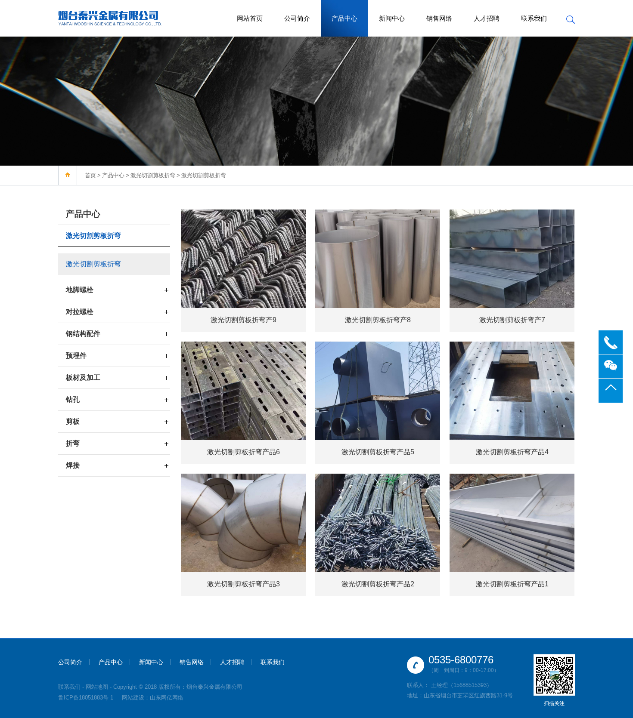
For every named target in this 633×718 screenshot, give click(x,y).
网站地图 (97, 687)
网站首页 (250, 18)
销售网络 (439, 18)
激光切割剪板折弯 (152, 175)
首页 (90, 175)
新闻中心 (392, 18)
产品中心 (344, 18)
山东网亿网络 (166, 697)
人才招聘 (487, 18)
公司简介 (297, 18)
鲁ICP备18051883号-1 (85, 697)
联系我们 (534, 18)
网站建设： (136, 697)
